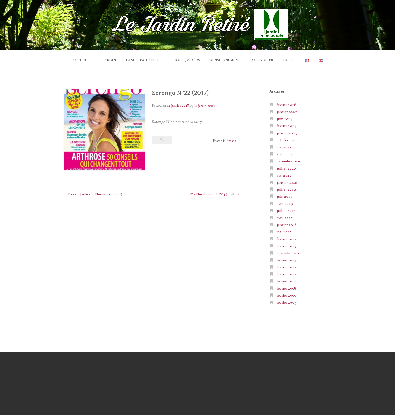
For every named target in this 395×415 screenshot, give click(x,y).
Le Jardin (107, 60)
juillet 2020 (286, 168)
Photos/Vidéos (185, 60)
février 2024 (286, 126)
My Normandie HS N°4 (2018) (215, 194)
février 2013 (286, 267)
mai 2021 (284, 147)
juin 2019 (284, 196)
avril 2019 (285, 203)
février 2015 (286, 246)
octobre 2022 (287, 140)
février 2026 (286, 105)
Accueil (80, 60)
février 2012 (286, 274)
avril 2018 (285, 218)
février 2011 (286, 281)
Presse (289, 60)
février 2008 (286, 288)
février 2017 (286, 239)
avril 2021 (285, 154)
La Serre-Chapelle (144, 60)
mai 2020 (284, 175)
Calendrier (261, 60)
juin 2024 (284, 119)
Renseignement (225, 60)
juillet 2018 (286, 210)
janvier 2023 (287, 133)
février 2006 (286, 295)
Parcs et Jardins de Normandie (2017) (93, 194)
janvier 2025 (287, 111)
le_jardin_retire (204, 106)
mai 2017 (284, 232)
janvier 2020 (287, 182)
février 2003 (286, 302)
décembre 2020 (289, 161)
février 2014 (286, 260)
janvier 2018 (287, 225)
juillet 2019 (286, 189)
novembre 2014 (289, 253)
